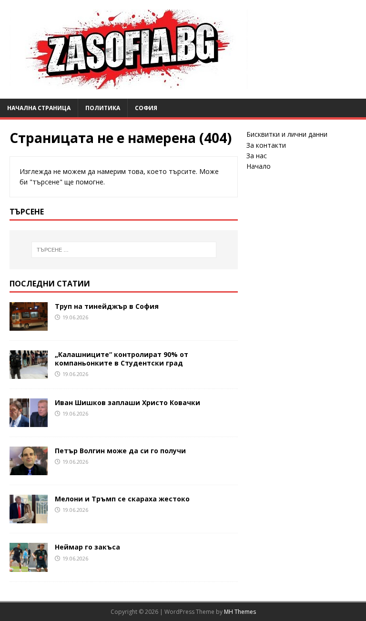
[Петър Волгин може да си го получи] (29, 469)
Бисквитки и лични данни (286, 134)
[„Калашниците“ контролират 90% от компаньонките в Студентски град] (29, 373)
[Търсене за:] (123, 250)
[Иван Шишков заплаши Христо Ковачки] (29, 421)
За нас (256, 155)
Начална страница (39, 108)
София (146, 108)
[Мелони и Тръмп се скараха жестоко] (29, 517)
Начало (258, 166)
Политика (102, 108)
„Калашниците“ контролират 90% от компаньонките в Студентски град (121, 358)
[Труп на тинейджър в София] (29, 325)
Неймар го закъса (87, 546)
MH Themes (240, 612)
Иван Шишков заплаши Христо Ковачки (127, 402)
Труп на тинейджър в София (107, 306)
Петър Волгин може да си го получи (120, 450)
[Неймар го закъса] (29, 565)
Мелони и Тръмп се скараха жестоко (122, 498)
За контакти (266, 145)
